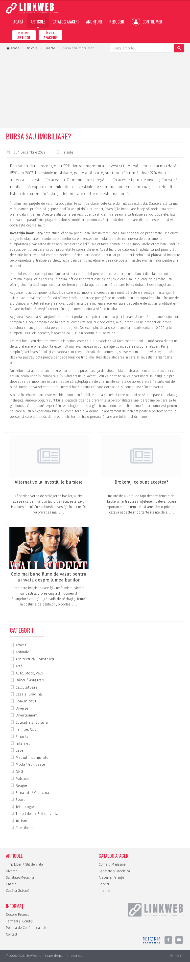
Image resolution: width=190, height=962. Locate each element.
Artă (19, 666)
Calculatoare (26, 687)
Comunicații (25, 701)
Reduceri (116, 22)
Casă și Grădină (28, 694)
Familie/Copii (27, 729)
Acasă (18, 22)
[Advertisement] (95, 89)
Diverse (21, 708)
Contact (11, 934)
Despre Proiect (17, 915)
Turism (21, 821)
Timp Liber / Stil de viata (36, 813)
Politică (22, 778)
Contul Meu (152, 22)
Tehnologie (24, 807)
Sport (20, 799)
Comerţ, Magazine (112, 864)
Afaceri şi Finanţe (111, 877)
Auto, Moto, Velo (29, 673)
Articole (38, 22)
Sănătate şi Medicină (114, 871)
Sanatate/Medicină (32, 792)
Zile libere (24, 828)
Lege (19, 750)
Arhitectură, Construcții (35, 659)
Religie (21, 785)
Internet (22, 743)
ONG (19, 771)
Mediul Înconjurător (32, 757)
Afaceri (21, 645)
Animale (22, 652)
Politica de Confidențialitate (26, 928)
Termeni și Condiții (19, 921)
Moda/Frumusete (30, 764)
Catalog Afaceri (65, 22)
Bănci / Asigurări (29, 680)
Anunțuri (94, 22)
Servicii (104, 884)
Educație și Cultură (31, 722)
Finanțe (68, 152)
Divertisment (26, 715)
